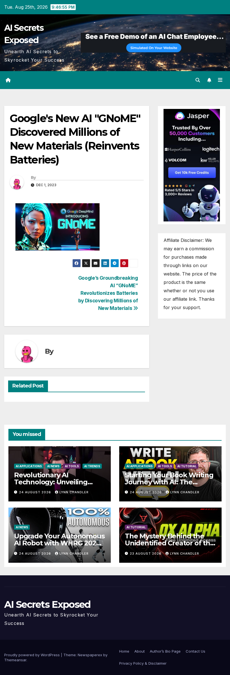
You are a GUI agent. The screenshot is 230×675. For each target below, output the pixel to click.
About (139, 651)
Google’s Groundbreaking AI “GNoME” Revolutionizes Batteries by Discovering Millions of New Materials (108, 293)
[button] (198, 80)
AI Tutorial (187, 466)
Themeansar (15, 660)
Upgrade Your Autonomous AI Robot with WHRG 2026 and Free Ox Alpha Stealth (59, 543)
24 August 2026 (35, 492)
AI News (53, 466)
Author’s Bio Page (165, 651)
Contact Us (195, 651)
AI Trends (92, 466)
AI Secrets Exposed (47, 604)
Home (124, 651)
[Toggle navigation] (220, 80)
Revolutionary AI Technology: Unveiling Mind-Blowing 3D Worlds (55, 482)
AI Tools (72, 466)
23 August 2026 (146, 553)
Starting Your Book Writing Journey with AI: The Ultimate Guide (169, 482)
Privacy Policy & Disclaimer (143, 663)
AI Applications (29, 466)
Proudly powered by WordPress (32, 655)
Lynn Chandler (74, 492)
